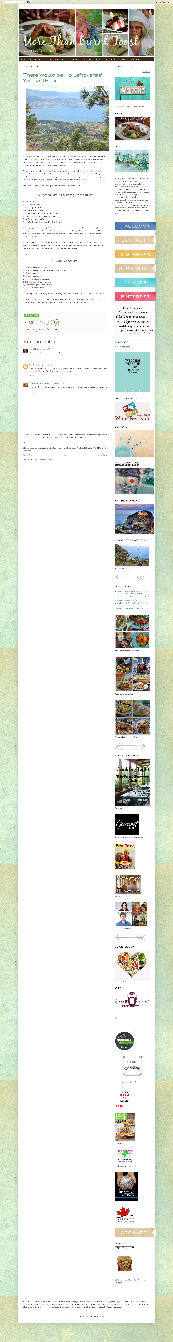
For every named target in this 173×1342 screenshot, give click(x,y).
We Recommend (70, 59)
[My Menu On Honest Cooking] (132, 1075)
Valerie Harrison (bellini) (39, 383)
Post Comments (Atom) (43, 460)
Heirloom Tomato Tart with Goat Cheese (133, 597)
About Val (36, 59)
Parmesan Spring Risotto (127, 600)
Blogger (102, 1316)
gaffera (85, 1316)
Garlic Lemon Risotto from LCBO (130, 609)
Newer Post (27, 455)
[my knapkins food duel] (132, 1082)
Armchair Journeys (107, 59)
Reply (31, 357)
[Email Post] (55, 329)
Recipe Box (51, 59)
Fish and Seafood (36, 332)
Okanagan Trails (132, 59)
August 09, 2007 (43, 349)
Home (24, 59)
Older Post (102, 455)
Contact (88, 59)
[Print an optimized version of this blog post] (31, 316)
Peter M (32, 349)
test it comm (34, 365)
